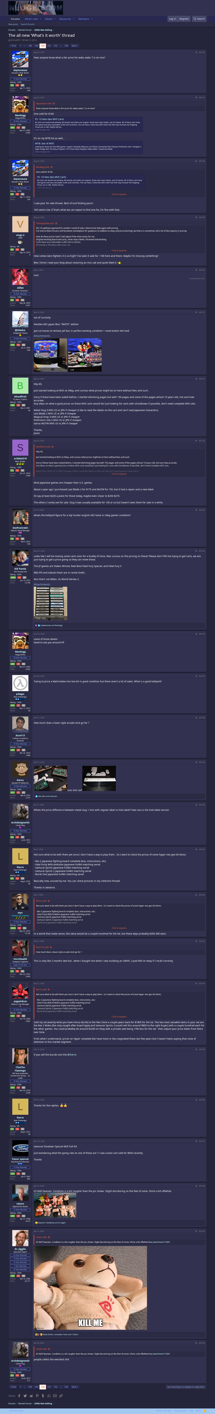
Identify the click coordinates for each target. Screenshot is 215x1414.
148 (30, 45)
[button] (40, 19)
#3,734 (202, 510)
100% (19, 82)
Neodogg (20, 115)
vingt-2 (20, 235)
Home (198, 1410)
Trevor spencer (20, 1159)
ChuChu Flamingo (20, 1069)
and (51, 625)
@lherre (71, 1054)
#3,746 (202, 1100)
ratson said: (41, 1237)
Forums (15, 18)
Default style (17, 1410)
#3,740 (202, 805)
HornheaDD (20, 959)
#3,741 (202, 849)
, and (52, 1222)
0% (18, 246)
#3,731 (202, 312)
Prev (14, 45)
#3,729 (202, 217)
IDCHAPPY (16, 40)
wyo (20, 912)
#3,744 (202, 983)
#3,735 (202, 551)
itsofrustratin (20, 527)
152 (55, 45)
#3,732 (202, 379)
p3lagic (20, 694)
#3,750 (202, 1343)
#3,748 (202, 1186)
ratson (20, 1203)
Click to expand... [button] (119, 194)
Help (191, 1410)
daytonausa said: (44, 103)
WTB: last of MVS (44, 143)
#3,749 (202, 1231)
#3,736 (202, 634)
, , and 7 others (60, 1334)
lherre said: (41, 900)
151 (49, 45)
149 (36, 45)
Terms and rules (163, 1410)
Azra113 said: (42, 947)
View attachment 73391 (159, 1242)
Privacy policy (180, 1410)
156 (66, 45)
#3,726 (202, 52)
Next (74, 45)
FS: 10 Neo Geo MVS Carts (49, 119)
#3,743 (202, 941)
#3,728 (202, 161)
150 (43, 45)
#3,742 (202, 895)
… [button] (24, 45)
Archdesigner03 (20, 822)
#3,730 (202, 270)
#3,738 (202, 717)
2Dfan (20, 287)
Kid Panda (20, 568)
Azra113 (20, 735)
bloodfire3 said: (43, 446)
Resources (65, 18)
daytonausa (20, 70)
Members (83, 18)
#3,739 (202, 762)
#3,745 (202, 1049)
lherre (20, 867)
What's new (31, 18)
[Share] (196, 52)
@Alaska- (20, 330)
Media (48, 18)
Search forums (28, 24)
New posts (13, 24)
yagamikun (20, 1001)
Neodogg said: (42, 167)
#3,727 (202, 97)
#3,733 (202, 441)
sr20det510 (20, 458)
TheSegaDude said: (45, 223)
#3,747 (202, 1141)
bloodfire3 (20, 396)
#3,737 (202, 676)
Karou (20, 780)
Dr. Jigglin (20, 1249)
